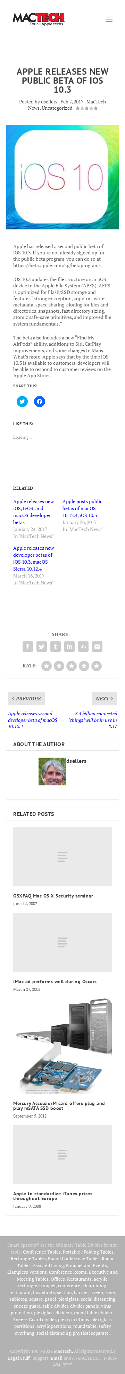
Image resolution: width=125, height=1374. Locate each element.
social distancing (98, 1299)
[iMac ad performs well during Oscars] (62, 942)
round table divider (93, 1312)
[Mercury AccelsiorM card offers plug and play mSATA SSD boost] (62, 1046)
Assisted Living (48, 1265)
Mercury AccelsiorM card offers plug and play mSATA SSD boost (59, 1105)
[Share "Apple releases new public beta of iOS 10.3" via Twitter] (42, 647)
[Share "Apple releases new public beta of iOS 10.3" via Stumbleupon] (83, 647)
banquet (47, 1285)
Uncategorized (57, 107)
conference (69, 1285)
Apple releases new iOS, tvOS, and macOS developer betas (33, 511)
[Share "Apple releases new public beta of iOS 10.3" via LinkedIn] (69, 647)
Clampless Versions (27, 1272)
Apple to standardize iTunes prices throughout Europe (52, 1196)
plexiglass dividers (53, 1312)
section (64, 1292)
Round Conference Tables (74, 1258)
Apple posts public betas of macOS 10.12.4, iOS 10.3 (82, 508)
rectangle (27, 1285)
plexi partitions (73, 1319)
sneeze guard (27, 1306)
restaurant (20, 1292)
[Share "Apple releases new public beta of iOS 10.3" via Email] (97, 647)
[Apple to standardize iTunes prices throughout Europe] (62, 1154)
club (87, 1285)
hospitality (44, 1292)
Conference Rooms (68, 1272)
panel (50, 1299)
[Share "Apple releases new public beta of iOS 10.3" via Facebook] (28, 647)
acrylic (100, 1279)
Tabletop (18, 1299)
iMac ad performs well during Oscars (55, 981)
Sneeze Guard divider (34, 1319)
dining (99, 1285)
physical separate (91, 1333)
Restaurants (79, 1279)
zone (110, 1292)
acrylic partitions (53, 1326)
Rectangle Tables (28, 1258)
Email (56, 1358)
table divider (55, 1306)
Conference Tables (42, 1252)
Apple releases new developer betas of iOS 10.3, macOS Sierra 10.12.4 (33, 558)
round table (85, 1326)
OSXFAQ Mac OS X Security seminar (53, 896)
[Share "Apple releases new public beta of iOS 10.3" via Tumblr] (55, 647)
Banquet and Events (86, 1265)
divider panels (84, 1306)
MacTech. (63, 1351)
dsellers (49, 101)
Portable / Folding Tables (88, 1252)
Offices (58, 1279)
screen (96, 1292)
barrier (81, 1292)
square (36, 1299)
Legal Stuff (19, 1358)
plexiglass (68, 1299)
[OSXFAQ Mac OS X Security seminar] (62, 856)
